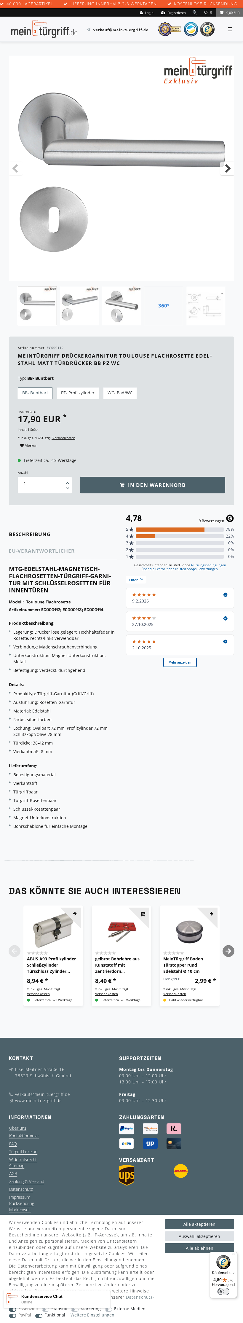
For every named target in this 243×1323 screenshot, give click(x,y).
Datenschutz (21, 1189)
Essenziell (28, 1308)
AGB (13, 1173)
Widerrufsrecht (23, 1159)
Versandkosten (63, 438)
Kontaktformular (24, 1136)
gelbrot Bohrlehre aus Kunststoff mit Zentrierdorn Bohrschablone (117, 965)
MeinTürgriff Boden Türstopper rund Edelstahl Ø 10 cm (183, 965)
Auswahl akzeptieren (199, 1236)
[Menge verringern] (67, 489)
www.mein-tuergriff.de (38, 1100)
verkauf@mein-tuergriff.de (120, 29)
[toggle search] (195, 12)
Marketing (91, 1308)
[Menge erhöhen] (67, 481)
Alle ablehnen (199, 1248)
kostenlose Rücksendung (205, 4)
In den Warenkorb (155, 485)
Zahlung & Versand (26, 1181)
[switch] (223, 1291)
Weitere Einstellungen (92, 1315)
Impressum (19, 1197)
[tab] (38, 534)
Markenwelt (20, 1209)
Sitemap (16, 1166)
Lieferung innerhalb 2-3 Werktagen (114, 4)
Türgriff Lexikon (23, 1151)
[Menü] (233, 1255)
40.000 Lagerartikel (30, 4)
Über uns (17, 1128)
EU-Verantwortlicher (42, 550)
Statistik (59, 1308)
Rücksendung (21, 1203)
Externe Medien (130, 1308)
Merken (30, 445)
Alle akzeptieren (199, 1224)
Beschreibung (30, 534)
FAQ (13, 1144)
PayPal (24, 1315)
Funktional (54, 1315)
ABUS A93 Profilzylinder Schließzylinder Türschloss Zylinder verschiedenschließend (51, 965)
